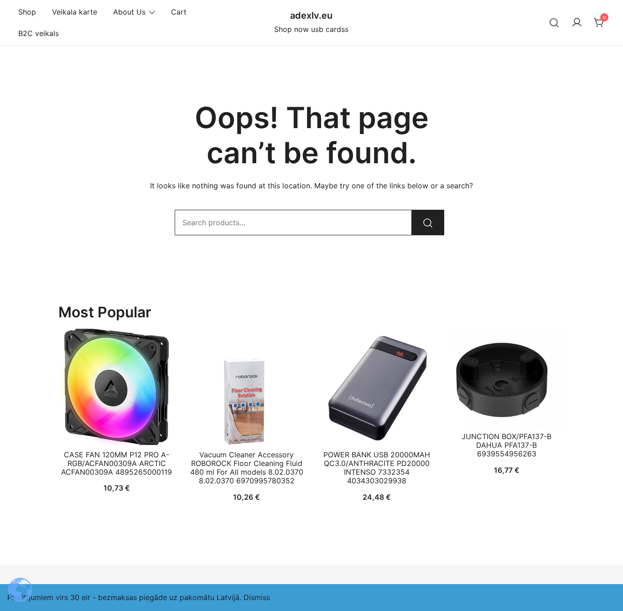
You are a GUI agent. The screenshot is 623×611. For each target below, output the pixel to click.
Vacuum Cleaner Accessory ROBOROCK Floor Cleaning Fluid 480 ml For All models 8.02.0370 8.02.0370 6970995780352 (246, 468)
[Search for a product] (554, 22)
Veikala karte (74, 11)
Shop (27, 11)
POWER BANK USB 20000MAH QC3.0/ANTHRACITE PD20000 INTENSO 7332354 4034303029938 (376, 468)
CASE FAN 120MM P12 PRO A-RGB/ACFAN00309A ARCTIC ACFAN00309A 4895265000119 (116, 463)
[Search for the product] (427, 222)
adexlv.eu (311, 15)
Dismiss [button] (257, 597)
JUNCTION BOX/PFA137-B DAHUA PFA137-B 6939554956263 (506, 445)
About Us (129, 11)
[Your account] (576, 23)
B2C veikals (38, 33)
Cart (179, 11)
